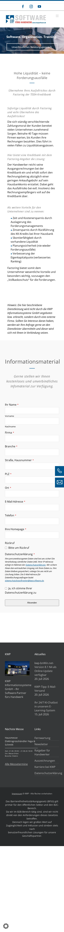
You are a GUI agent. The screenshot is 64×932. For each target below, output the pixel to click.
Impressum (17, 793)
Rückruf (9, 543)
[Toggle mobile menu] (57, 16)
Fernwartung (42, 738)
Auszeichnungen (44, 760)
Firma (9, 432)
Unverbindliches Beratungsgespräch (32, 47)
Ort (8, 488)
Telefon (10, 515)
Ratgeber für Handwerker (42, 752)
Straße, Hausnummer (19, 460)
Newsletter (41, 744)
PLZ (8, 474)
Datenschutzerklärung (20, 554)
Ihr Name (12, 404)
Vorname (9, 415)
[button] (6, 926)
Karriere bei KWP (44, 767)
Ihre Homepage (15, 529)
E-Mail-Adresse (15, 501)
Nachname (10, 426)
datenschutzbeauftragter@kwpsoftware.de (24, 580)
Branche (11, 446)
